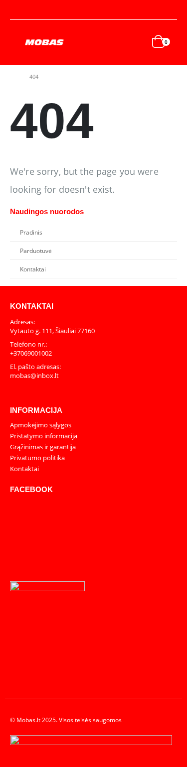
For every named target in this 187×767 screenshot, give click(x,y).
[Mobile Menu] (17, 42)
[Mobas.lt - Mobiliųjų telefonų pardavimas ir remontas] (45, 42)
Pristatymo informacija (43, 435)
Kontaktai (33, 269)
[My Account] (18, 10)
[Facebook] (170, 9)
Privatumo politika (37, 457)
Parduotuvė (36, 251)
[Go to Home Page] (12, 76)
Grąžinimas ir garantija (43, 446)
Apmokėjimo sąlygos (40, 424)
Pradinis (31, 232)
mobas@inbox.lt (34, 375)
